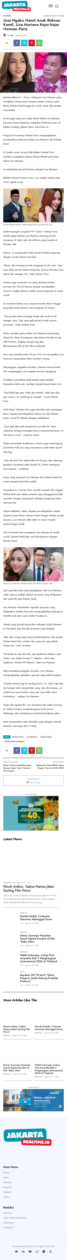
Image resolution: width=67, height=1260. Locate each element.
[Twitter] (24, 43)
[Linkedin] (23, 1251)
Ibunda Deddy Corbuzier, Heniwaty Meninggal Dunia (36, 917)
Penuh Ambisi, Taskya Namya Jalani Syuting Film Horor (28, 888)
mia (11, 35)
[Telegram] (43, 1251)
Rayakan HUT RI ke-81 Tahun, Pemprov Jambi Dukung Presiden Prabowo (39, 978)
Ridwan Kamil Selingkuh (15, 741)
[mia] (5, 35)
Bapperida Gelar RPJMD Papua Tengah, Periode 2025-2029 (50, 767)
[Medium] (30, 1251)
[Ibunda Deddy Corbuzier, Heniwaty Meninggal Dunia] (10, 919)
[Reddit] (37, 1251)
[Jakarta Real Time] (22, 6)
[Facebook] (16, 43)
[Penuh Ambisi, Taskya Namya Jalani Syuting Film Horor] (31, 861)
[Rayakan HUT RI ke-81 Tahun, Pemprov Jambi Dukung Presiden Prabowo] (10, 978)
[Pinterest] (31, 43)
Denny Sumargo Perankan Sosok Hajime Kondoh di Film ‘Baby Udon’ (37, 939)
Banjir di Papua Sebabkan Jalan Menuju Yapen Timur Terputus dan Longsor (17, 768)
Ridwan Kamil (46, 737)
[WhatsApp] (39, 43)
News (22, 972)
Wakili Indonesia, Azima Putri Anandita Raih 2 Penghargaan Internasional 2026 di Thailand (38, 958)
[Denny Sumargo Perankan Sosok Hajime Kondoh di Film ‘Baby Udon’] (10, 938)
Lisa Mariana (32, 737)
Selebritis (7, 16)
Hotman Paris (18, 737)
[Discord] (16, 1251)
